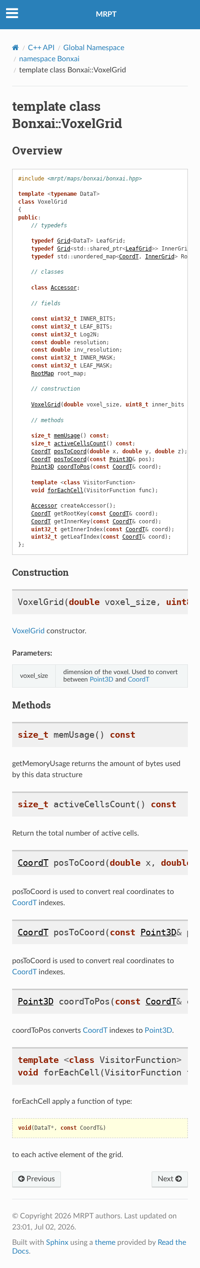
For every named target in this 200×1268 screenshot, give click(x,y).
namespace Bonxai (49, 59)
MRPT (106, 14)
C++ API (41, 47)
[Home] (15, 47)
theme (105, 1242)
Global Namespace (93, 47)
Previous (40, 1179)
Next (166, 1179)
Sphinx (57, 1242)
